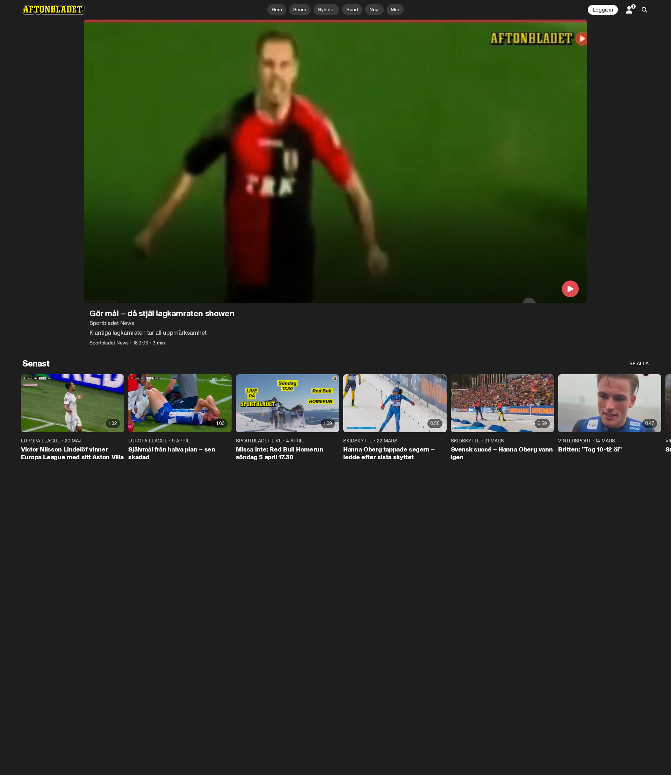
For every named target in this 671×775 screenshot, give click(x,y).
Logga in (603, 10)
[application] (335, 161)
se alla (639, 364)
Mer (395, 10)
